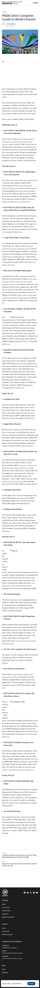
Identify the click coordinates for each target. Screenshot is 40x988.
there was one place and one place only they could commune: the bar (19, 281)
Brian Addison (12, 24)
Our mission (6, 907)
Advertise (5, 973)
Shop (3, 969)
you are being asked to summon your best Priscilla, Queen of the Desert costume (18, 141)
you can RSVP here (23, 201)
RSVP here (19, 232)
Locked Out (9, 947)
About (4, 904)
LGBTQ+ (4, 12)
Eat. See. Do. (6, 931)
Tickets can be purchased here (13, 769)
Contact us (5, 914)
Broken (12, 952)
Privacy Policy (6, 911)
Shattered (12, 957)
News (4, 928)
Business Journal (7, 934)
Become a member (8, 917)
